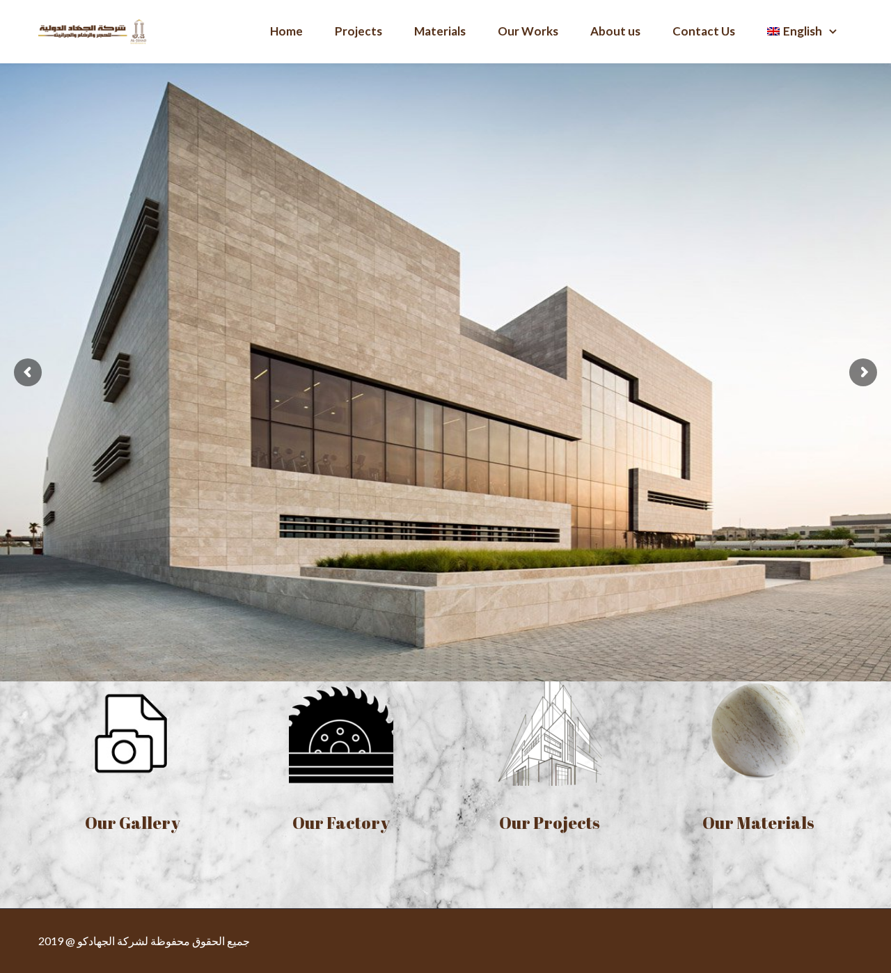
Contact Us (703, 31)
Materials (440, 31)
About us (615, 31)
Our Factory (341, 823)
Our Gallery (132, 823)
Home (286, 31)
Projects (358, 31)
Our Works (528, 31)
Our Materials (758, 823)
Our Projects (549, 823)
